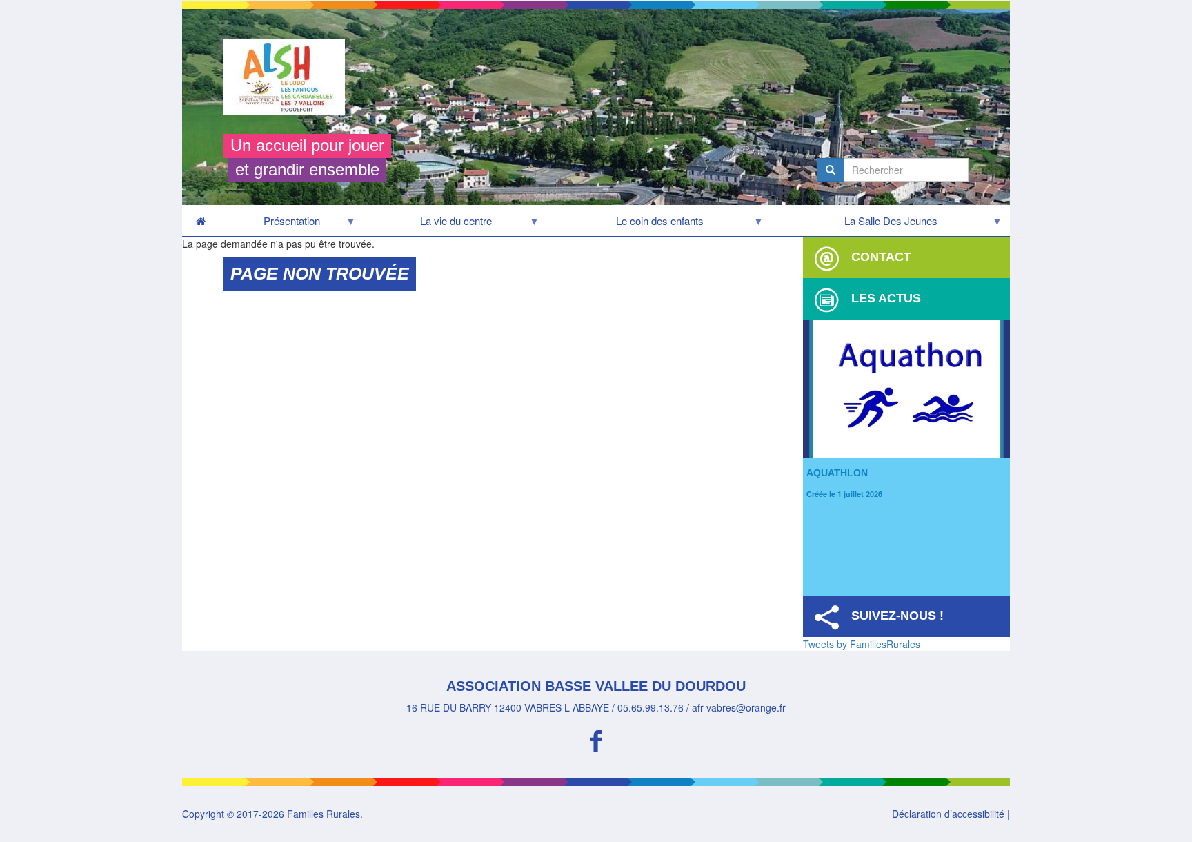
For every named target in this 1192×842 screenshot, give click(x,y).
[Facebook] (596, 738)
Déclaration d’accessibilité (948, 814)
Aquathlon (837, 472)
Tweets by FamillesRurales (861, 644)
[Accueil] (289, 77)
